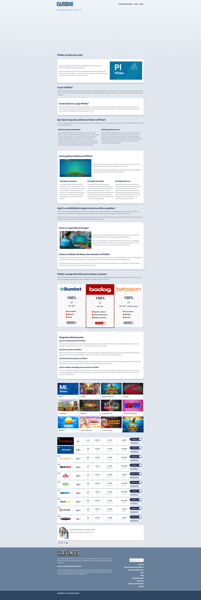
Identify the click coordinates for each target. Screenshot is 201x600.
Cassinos (141, 564)
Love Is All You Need (130, 413)
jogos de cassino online (72, 66)
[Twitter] (64, 543)
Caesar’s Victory (107, 430)
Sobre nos (140, 581)
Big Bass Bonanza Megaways (133, 430)
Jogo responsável (138, 578)
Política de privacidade (136, 583)
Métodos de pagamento (136, 570)
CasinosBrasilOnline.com (64, 10)
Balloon (61, 430)
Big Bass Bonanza (107, 396)
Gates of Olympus (86, 430)
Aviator (126, 396)
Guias (142, 572)
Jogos (136, 4)
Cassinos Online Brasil (125, 4)
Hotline (83, 396)
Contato (141, 586)
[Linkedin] (67, 543)
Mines (61, 396)
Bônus (142, 4)
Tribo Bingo (62, 413)
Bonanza (83, 413)
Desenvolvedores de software (134, 567)
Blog (142, 575)
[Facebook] (59, 543)
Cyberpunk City (107, 413)
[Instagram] (62, 543)
